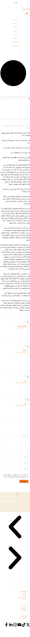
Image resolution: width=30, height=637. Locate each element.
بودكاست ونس (15, 42)
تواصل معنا (15, 45)
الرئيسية (15, 19)
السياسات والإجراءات (24, 633)
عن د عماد (15, 23)
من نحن (15, 34)
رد (27, 340)
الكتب (15, 31)
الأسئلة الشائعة (26, 634)
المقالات (15, 38)
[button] (15, 527)
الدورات (15, 27)
